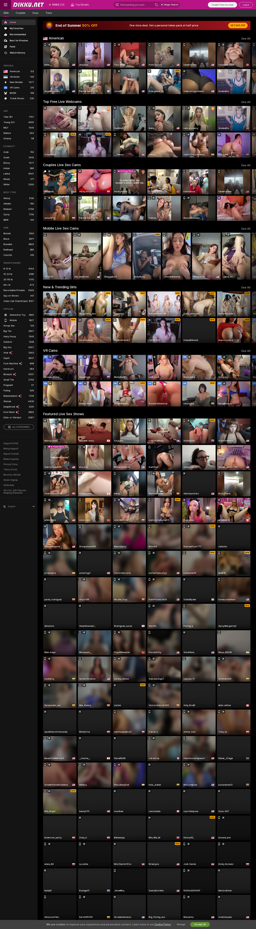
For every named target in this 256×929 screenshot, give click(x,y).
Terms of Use (10, 469)
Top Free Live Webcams (62, 102)
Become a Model (12, 475)
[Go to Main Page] (28, 4)
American (56, 38)
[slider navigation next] (247, 68)
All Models (8, 485)
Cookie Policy (162, 924)
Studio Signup (10, 480)
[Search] (156, 4)
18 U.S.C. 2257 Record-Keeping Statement (15, 491)
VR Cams (50, 350)
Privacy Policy (10, 464)
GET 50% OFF (238, 25)
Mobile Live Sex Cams (61, 228)
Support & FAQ (10, 443)
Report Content (11, 454)
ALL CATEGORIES (20, 427)
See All (245, 38)
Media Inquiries (11, 459)
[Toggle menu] (5, 4)
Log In (246, 4)
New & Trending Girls (60, 287)
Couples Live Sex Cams (62, 165)
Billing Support (10, 448)
